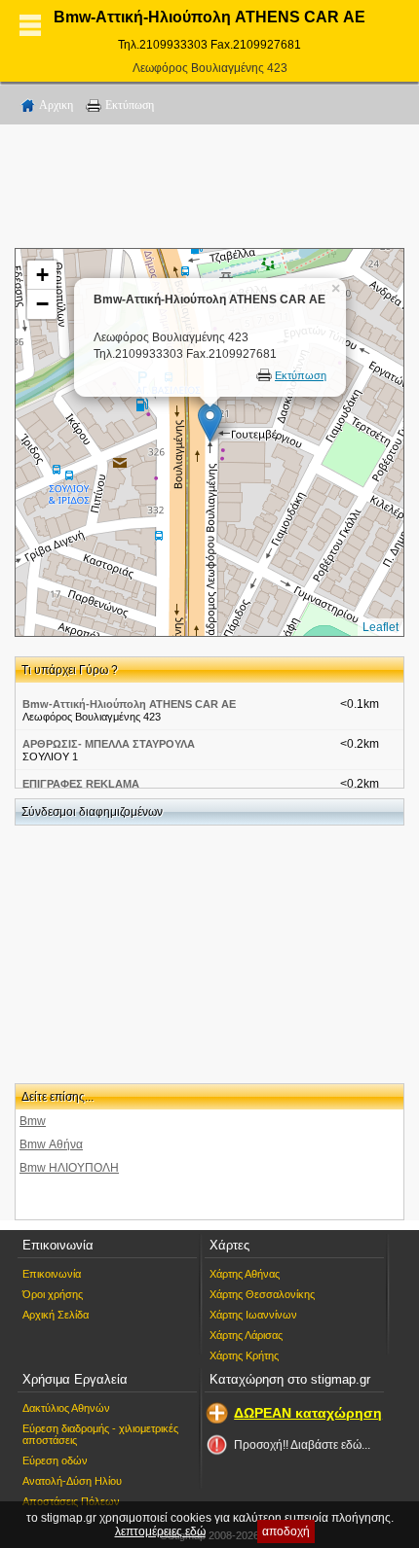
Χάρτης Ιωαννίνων (253, 1314)
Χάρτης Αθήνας (245, 1274)
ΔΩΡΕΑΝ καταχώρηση (308, 1413)
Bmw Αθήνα (51, 1144)
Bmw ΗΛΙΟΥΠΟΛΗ (69, 1168)
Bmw (32, 1121)
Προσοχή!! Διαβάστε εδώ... (302, 1445)
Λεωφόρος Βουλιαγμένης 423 (210, 68)
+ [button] (42, 275)
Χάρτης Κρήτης (244, 1355)
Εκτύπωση (129, 105)
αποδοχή (286, 1531)
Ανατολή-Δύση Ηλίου (72, 1481)
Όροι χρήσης (52, 1294)
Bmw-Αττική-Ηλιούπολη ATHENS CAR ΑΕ (129, 704)
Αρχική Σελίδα (55, 1314)
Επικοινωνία (51, 1274)
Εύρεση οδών (55, 1460)
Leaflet (380, 627)
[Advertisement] (209, 189)
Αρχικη (56, 105)
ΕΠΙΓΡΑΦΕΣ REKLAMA (80, 784)
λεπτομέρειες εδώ (160, 1531)
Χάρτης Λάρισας (246, 1335)
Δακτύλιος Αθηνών (66, 1408)
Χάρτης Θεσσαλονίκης (262, 1294)
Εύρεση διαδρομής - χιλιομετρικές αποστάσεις (100, 1434)
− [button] (42, 304)
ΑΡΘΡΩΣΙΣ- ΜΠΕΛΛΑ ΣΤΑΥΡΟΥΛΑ (108, 744)
